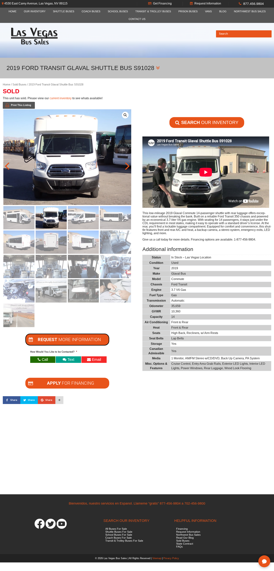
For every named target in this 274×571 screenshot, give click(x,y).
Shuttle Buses (63, 11)
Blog (222, 11)
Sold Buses (19, 84)
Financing (182, 528)
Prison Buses (188, 11)
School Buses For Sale (118, 534)
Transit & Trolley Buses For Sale (124, 540)
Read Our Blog (185, 537)
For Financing (70, 383)
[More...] (59, 400)
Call (44, 359)
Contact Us (137, 19)
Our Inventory (34, 11)
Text (70, 359)
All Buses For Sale (116, 528)
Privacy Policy (171, 558)
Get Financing (162, 3)
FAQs (179, 546)
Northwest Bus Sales (250, 11)
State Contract (184, 543)
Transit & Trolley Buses (153, 11)
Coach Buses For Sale (118, 537)
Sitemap (156, 558)
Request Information (207, 3)
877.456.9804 (253, 4)
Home (12, 11)
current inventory (61, 98)
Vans (208, 11)
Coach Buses (91, 11)
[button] (125, 115)
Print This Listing (21, 105)
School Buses (118, 11)
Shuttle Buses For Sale (118, 531)
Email (96, 359)
